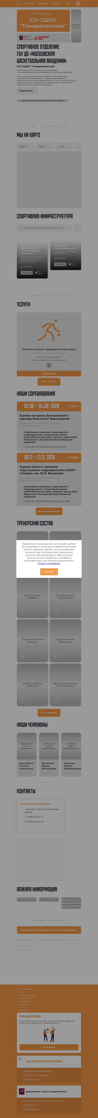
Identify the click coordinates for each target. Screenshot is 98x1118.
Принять (49, 572)
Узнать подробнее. (49, 563)
